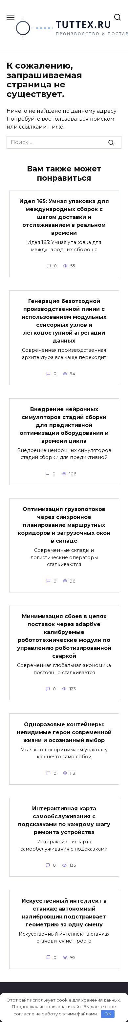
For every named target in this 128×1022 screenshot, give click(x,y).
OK (107, 1013)
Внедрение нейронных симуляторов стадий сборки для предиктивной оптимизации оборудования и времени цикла (64, 425)
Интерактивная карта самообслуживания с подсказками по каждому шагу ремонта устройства (64, 820)
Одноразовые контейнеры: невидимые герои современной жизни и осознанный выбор (64, 732)
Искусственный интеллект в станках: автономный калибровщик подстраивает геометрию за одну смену (64, 912)
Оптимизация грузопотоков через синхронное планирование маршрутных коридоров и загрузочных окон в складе (64, 525)
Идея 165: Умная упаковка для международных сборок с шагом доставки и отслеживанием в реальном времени (64, 217)
